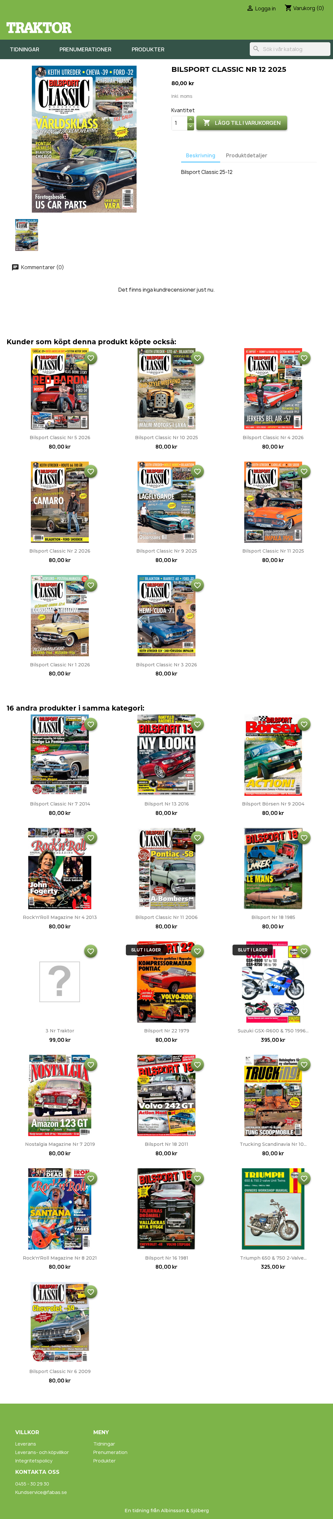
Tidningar (24, 49)
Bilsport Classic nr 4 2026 (273, 437)
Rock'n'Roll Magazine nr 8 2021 (60, 1258)
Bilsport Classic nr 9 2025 (166, 551)
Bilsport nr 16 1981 (166, 1258)
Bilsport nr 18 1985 (273, 917)
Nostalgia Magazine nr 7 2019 (60, 1144)
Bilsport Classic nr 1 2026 (60, 665)
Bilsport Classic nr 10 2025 (166, 437)
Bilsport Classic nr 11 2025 (273, 551)
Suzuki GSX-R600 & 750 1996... (273, 1031)
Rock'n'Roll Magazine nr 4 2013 (60, 917)
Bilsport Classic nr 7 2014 (60, 804)
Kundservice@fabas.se (41, 1492)
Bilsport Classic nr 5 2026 (60, 437)
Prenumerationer (85, 49)
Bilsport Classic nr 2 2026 (59, 551)
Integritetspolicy (33, 1461)
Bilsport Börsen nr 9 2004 (273, 804)
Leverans (25, 1444)
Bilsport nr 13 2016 (166, 804)
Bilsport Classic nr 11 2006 (166, 917)
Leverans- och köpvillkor (42, 1452)
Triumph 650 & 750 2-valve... (273, 1258)
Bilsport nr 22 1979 (166, 1031)
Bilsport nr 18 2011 (166, 1144)
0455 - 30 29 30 (32, 1484)
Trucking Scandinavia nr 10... (273, 1144)
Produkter (148, 49)
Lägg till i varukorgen (242, 122)
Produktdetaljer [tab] (246, 155)
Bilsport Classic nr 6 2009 (60, 1371)
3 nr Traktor (60, 1031)
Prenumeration (110, 1452)
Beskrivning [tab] (200, 155)
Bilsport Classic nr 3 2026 (166, 665)
